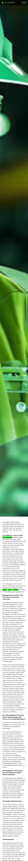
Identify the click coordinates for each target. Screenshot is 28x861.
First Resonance (7, 537)
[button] (24, 2)
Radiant (4, 590)
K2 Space (15, 590)
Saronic (10, 590)
